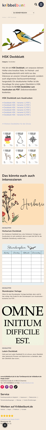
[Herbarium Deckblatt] (23, 204)
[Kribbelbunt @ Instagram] (11, 387)
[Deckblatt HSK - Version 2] (20, 139)
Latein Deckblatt (9, 351)
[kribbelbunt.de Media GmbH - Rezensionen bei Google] (10, 415)
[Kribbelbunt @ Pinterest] (6, 387)
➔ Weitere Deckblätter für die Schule (16, 124)
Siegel (9, 409)
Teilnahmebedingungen (7, 400)
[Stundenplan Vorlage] (23, 264)
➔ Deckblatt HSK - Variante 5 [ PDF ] (16, 112)
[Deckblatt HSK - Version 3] (33, 139)
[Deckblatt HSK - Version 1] (8, 139)
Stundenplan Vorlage (11, 291)
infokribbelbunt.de (27, 383)
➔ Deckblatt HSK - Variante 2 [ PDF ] (16, 105)
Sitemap (18, 400)
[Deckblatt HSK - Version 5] (20, 156)
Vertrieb (3, 409)
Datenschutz (32, 397)
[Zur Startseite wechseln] (16, 5)
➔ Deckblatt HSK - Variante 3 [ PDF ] (16, 107)
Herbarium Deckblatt (11, 231)
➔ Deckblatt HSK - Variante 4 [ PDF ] (16, 110)
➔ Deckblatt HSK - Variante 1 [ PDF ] (16, 103)
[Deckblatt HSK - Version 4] (8, 156)
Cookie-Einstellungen (30, 400)
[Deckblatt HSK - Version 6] (33, 156)
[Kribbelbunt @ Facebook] (2, 387)
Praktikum (16, 409)
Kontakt (24, 409)
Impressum (23, 397)
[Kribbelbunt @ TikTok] (15, 387)
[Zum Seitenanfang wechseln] (42, 420)
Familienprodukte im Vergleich (9, 397)
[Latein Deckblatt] (23, 324)
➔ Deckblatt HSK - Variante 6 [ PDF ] (16, 115)
